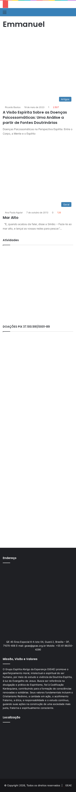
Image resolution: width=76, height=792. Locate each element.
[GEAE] (14, 12)
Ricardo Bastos (12, 107)
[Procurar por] (71, 13)
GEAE (68, 785)
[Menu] (4, 13)
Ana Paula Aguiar (14, 212)
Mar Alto (10, 217)
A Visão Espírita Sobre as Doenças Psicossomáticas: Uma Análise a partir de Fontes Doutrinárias (35, 117)
